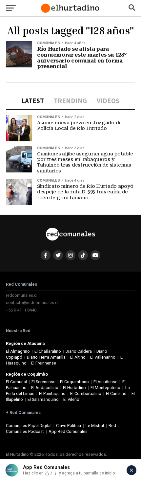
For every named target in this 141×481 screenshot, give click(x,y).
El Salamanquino (43, 399)
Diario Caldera (79, 351)
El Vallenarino (102, 357)
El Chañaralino (47, 351)
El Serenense (43, 381)
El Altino (78, 357)
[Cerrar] (131, 470)
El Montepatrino (105, 387)
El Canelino (116, 393)
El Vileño (71, 399)
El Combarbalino (85, 393)
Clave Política (68, 425)
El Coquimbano (74, 381)
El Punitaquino (52, 393)
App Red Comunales (68, 431)
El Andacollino (44, 387)
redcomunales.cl (21, 295)
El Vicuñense (105, 381)
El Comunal (16, 381)
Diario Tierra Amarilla (46, 357)
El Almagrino (18, 351)
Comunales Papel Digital (28, 425)
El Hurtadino (74, 387)
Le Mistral (95, 425)
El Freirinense (43, 363)
